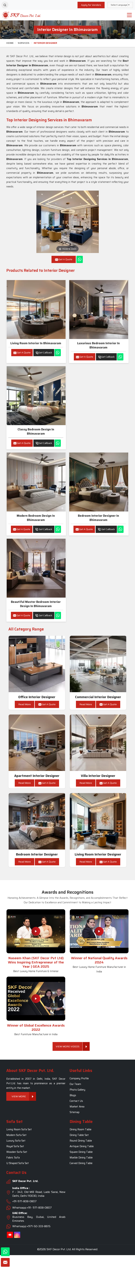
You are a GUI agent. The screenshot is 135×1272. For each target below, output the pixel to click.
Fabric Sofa (13, 1157)
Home (10, 43)
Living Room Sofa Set (19, 1129)
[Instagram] (17, 1235)
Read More (24, 704)
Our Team (75, 1084)
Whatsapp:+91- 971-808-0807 (32, 1208)
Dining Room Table (80, 1129)
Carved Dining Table (81, 1163)
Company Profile (79, 1078)
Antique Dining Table (82, 1146)
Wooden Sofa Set (16, 1152)
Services (23, 43)
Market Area (77, 1106)
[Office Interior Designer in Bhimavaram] (37, 664)
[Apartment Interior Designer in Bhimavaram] (37, 743)
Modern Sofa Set (16, 1135)
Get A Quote (24, 352)
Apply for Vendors (91, 5)
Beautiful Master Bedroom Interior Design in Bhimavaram (36, 604)
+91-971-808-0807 (24, 1201)
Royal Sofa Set (15, 1146)
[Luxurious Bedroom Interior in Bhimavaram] (98, 309)
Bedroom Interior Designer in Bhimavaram (98, 518)
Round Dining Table (81, 1141)
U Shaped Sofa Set (17, 1163)
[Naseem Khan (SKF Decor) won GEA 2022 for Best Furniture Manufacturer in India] (35, 998)
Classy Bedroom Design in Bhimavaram (36, 431)
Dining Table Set (79, 1135)
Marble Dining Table (81, 1157)
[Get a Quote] (5, 1262)
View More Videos (67, 1046)
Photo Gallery (77, 1090)
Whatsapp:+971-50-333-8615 (31, 1226)
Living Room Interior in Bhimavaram (35, 343)
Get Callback (45, 352)
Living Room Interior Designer (98, 854)
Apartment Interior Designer (36, 776)
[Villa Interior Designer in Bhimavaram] (98, 743)
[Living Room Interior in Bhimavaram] (36, 309)
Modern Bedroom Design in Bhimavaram (36, 518)
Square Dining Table (81, 1152)
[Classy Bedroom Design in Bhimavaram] (36, 395)
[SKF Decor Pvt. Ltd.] (17, 15)
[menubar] (129, 15)
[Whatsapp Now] (79, 259)
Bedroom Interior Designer (37, 854)
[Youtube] (10, 1235)
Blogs (73, 1095)
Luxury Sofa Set (15, 1141)
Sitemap (74, 1112)
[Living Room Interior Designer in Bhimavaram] (98, 821)
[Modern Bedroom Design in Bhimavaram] (36, 482)
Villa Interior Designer (98, 776)
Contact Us (76, 1101)
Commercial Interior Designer (98, 697)
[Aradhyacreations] (4, 4)
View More (19, 1096)
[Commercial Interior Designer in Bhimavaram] (98, 664)
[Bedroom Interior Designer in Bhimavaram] (98, 482)
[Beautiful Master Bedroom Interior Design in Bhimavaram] (36, 568)
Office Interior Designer (36, 697)
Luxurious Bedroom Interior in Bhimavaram (98, 345)
